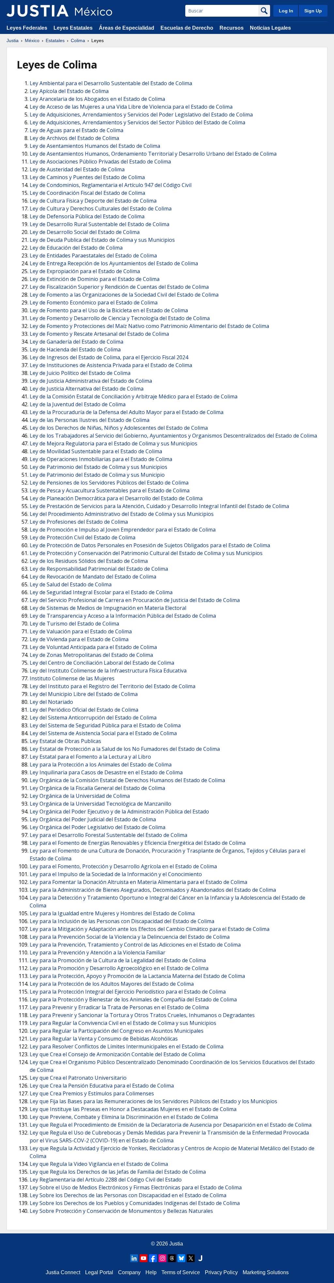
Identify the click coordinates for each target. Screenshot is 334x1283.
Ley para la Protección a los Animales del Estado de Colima (101, 764)
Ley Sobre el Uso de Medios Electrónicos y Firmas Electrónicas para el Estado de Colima (136, 1187)
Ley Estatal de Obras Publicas (65, 741)
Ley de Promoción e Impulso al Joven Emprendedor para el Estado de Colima (123, 529)
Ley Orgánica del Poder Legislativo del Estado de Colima (97, 827)
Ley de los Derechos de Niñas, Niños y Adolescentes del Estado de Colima (119, 427)
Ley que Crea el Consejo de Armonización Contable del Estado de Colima (117, 1054)
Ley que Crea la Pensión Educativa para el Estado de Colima (102, 1085)
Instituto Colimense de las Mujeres (72, 678)
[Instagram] (162, 1258)
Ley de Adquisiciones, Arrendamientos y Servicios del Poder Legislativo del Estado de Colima (141, 114)
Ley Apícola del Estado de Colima (69, 91)
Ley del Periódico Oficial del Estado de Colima (84, 709)
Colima (78, 40)
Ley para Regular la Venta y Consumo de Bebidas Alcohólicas (104, 1038)
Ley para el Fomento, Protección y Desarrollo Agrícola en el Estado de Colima (123, 866)
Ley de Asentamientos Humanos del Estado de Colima (95, 145)
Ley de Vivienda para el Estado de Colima (79, 639)
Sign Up (313, 10)
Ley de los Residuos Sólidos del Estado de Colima (89, 560)
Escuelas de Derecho (186, 28)
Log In (286, 10)
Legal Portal (99, 1272)
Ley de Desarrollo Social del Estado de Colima (85, 232)
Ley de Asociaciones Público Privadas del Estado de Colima (100, 161)
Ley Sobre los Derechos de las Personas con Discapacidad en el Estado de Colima (128, 1195)
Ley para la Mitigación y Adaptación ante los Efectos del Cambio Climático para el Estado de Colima (149, 929)
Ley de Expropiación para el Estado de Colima (85, 271)
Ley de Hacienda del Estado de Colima (75, 349)
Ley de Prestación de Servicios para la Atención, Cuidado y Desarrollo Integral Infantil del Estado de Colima (159, 506)
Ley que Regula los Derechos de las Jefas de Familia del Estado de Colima (118, 1171)
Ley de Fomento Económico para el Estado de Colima (94, 302)
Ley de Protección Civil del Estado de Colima (82, 537)
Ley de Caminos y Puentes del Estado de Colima (87, 177)
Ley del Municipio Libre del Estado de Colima (84, 694)
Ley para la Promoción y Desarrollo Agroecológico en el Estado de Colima (119, 968)
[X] (191, 1258)
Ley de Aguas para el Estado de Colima (76, 130)
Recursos (232, 28)
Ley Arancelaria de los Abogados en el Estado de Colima (97, 98)
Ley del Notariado (51, 701)
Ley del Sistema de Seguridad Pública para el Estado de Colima (105, 725)
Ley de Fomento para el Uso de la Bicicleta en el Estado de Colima (109, 310)
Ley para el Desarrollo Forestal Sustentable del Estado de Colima (108, 835)
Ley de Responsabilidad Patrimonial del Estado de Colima (99, 568)
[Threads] (172, 1258)
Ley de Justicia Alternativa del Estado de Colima (87, 388)
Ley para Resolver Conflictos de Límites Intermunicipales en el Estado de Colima (126, 1046)
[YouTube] (143, 1258)
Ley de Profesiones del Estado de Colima (79, 521)
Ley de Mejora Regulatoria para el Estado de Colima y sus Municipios (113, 443)
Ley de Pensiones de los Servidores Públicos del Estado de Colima (109, 482)
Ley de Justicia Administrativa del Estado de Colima (91, 380)
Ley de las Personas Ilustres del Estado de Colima (89, 420)
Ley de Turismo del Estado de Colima (74, 623)
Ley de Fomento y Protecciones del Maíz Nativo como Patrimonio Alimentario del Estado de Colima (149, 326)
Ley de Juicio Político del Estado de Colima (80, 373)
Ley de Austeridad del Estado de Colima (77, 169)
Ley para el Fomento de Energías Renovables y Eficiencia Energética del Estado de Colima (138, 842)
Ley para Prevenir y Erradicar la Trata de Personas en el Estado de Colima (119, 1007)
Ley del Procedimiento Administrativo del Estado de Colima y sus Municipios (122, 514)
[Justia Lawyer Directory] (200, 1258)
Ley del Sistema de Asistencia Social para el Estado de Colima (103, 733)
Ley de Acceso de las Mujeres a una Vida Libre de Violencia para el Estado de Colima (131, 106)
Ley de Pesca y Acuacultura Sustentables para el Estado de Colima (110, 490)
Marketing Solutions (266, 1272)
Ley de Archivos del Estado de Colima (74, 138)
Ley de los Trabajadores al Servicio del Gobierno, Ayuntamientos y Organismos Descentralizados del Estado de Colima (173, 435)
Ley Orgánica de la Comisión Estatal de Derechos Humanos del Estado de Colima (127, 780)
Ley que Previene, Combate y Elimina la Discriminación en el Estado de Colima (124, 1117)
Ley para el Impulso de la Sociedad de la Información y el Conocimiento (116, 874)
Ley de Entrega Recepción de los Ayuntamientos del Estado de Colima (114, 263)
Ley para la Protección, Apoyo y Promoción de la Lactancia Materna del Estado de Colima (137, 976)
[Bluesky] (181, 1258)
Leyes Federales (27, 28)
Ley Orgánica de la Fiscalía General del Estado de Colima (97, 788)
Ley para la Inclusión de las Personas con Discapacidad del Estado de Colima (122, 921)
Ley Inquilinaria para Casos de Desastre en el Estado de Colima (106, 772)
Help (151, 1272)
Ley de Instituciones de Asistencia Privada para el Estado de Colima (111, 365)
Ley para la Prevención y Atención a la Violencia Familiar (97, 952)
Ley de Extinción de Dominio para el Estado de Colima (94, 279)
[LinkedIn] (134, 1258)
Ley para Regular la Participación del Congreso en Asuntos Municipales (117, 1030)
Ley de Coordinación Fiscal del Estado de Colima (87, 192)
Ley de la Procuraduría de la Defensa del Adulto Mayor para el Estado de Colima (126, 412)
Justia (13, 40)
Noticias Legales (270, 28)
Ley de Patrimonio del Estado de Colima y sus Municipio (97, 474)
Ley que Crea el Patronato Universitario (78, 1077)
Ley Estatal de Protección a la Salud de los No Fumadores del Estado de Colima (125, 748)
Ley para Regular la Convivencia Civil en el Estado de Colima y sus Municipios (123, 1023)
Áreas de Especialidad (126, 28)
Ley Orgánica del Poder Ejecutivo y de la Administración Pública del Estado (119, 811)
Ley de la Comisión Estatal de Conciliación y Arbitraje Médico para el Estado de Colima (133, 396)
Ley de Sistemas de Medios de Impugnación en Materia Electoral (108, 607)
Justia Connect (63, 1272)
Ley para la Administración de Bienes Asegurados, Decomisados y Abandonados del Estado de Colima (153, 889)
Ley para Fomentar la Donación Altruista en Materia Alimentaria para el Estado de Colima (138, 882)
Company (129, 1272)
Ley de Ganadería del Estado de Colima (76, 341)
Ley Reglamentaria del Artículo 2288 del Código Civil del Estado (106, 1179)
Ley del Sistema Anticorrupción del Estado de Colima (93, 717)
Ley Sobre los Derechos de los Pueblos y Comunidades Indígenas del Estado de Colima (135, 1203)
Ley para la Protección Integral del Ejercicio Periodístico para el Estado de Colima (128, 991)
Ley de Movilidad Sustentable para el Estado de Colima (96, 451)
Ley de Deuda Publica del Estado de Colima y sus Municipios (102, 239)
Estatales (55, 40)
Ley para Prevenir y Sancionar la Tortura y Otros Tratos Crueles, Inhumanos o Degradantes (142, 1015)
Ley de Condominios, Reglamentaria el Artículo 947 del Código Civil (110, 185)
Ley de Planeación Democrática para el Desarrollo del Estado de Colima (116, 498)
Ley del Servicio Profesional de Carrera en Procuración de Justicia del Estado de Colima (135, 600)
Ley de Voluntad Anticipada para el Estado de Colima (93, 647)
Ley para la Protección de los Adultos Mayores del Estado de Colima (112, 983)
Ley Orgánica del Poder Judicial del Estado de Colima (93, 819)
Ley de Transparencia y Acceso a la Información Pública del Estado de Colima (123, 615)
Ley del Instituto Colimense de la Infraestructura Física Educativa (108, 670)
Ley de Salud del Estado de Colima (71, 584)
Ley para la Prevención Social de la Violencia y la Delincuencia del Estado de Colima (130, 936)
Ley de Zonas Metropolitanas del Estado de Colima (91, 654)
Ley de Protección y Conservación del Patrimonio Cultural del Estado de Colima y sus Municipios (146, 553)
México (32, 40)
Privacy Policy (221, 1272)
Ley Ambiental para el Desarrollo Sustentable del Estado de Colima (111, 83)
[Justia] (37, 11)
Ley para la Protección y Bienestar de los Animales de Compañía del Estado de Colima (133, 999)
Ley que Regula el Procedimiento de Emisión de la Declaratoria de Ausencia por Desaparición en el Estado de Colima (170, 1124)
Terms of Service (180, 1272)
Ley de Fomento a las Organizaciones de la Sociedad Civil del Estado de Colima (124, 294)
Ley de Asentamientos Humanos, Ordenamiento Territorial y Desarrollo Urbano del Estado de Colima (153, 153)
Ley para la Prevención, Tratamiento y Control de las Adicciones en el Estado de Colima (135, 944)
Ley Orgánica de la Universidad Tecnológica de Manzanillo (100, 803)
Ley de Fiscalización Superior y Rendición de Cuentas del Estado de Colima (119, 286)
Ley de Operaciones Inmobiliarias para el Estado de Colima (101, 459)
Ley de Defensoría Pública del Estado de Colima (87, 216)
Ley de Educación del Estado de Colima (76, 247)
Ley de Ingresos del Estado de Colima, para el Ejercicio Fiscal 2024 (109, 357)
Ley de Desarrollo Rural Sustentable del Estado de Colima (99, 224)
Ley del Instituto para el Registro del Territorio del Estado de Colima (112, 686)
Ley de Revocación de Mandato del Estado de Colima (93, 576)
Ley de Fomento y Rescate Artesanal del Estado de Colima (99, 333)
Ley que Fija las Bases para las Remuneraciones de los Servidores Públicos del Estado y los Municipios (153, 1101)
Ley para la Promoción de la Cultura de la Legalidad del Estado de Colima (118, 960)
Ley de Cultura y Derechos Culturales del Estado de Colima (101, 208)
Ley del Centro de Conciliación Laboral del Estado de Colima (102, 662)
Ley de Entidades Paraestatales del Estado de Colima (93, 255)
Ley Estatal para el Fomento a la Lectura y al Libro (90, 756)
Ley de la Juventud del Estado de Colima (78, 404)
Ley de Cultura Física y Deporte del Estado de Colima (93, 200)
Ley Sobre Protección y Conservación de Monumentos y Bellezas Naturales (121, 1210)
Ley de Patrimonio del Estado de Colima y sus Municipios (98, 467)
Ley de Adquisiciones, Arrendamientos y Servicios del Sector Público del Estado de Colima (137, 122)
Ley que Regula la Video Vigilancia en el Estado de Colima (99, 1163)
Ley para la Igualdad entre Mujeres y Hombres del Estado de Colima (112, 913)
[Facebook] (153, 1258)
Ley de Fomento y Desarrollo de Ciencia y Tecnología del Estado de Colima (120, 318)
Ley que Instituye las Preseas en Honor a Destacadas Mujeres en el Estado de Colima (133, 1109)
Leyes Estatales (73, 28)
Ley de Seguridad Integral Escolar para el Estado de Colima (101, 592)
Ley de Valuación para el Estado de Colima (81, 631)
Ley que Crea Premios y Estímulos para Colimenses (92, 1093)
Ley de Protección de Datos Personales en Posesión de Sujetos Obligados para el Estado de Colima (150, 545)
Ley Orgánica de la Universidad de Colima (80, 795)
